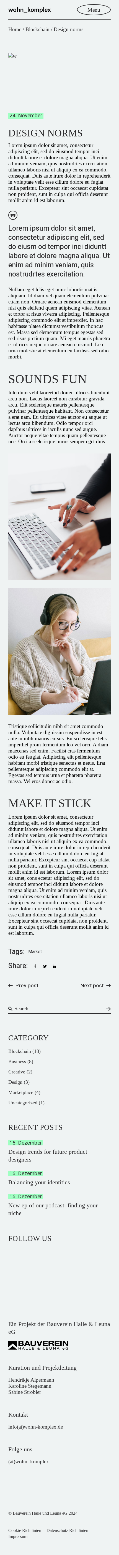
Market (35, 952)
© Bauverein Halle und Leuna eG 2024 (42, 1513)
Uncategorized (22, 1102)
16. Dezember (25, 1143)
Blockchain (37, 29)
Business (17, 1061)
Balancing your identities (39, 1182)
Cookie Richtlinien (24, 1530)
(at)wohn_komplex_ (30, 1461)
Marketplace (20, 1092)
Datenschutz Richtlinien (67, 1530)
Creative (16, 1072)
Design (15, 1082)
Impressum (17, 1536)
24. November (25, 116)
